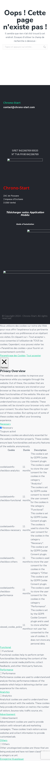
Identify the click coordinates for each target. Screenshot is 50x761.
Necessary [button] (5, 424)
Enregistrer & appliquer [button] (12, 759)
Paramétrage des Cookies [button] (13, 355)
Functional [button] (5, 647)
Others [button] (3, 740)
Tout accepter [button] (33, 355)
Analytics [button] (5, 692)
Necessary (7, 427)
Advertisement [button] (7, 714)
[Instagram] (19, 308)
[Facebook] (6, 308)
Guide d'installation (25, 224)
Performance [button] (6, 669)
